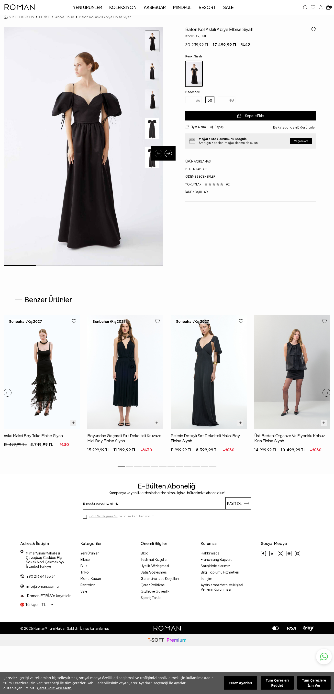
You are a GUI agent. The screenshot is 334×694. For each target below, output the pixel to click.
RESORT (207, 7)
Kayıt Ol (234, 503)
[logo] (19, 7)
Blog (144, 553)
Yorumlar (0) (207, 184)
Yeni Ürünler (89, 553)
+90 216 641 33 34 (41, 576)
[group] (83, 146)
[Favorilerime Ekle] (74, 321)
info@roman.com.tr (42, 586)
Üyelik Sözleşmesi (155, 566)
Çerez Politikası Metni (54, 688)
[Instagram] (297, 553)
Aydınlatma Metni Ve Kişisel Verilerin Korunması (222, 587)
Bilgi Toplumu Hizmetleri (220, 572)
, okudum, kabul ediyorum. (122, 516)
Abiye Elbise (64, 17)
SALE (228, 7)
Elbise (85, 559)
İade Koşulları (197, 192)
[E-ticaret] (167, 640)
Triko (84, 572)
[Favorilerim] (313, 7)
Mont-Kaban (90, 578)
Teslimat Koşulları (154, 559)
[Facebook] (263, 553)
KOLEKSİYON (122, 7)
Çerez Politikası (153, 585)
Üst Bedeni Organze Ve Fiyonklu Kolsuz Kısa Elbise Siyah (289, 438)
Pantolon (87, 585)
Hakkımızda (210, 553)
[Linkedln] (271, 553)
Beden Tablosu (197, 169)
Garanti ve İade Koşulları (160, 578)
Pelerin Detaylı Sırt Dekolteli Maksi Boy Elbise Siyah (205, 438)
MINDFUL (182, 7)
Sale (83, 591)
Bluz (83, 566)
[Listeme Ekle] (312, 29)
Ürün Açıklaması (198, 161)
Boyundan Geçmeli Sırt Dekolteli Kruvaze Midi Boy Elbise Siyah (124, 438)
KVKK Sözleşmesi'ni (103, 516)
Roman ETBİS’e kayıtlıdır (48, 595)
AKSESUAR (155, 7)
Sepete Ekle (254, 115)
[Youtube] (289, 553)
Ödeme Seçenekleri (200, 176)
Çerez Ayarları (240, 683)
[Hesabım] (321, 7)
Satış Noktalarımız (215, 566)
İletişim (206, 578)
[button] (158, 153)
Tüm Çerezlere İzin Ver (314, 683)
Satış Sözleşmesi (154, 572)
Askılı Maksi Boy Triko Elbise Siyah (33, 435)
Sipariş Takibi (151, 597)
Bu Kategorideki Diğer (294, 127)
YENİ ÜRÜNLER (87, 7)
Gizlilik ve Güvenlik (155, 591)
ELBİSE (44, 17)
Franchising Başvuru (217, 559)
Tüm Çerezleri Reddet (277, 683)
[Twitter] (280, 553)
